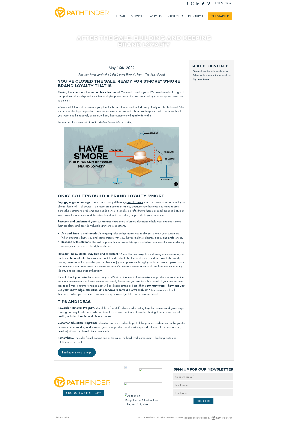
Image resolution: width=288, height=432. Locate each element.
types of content (133, 202)
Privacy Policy (62, 417)
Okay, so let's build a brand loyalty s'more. (212, 74)
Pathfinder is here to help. (77, 352)
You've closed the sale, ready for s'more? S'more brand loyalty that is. (212, 71)
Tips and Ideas (201, 79)
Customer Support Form (83, 393)
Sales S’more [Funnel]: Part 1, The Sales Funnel (137, 74)
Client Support (222, 3)
